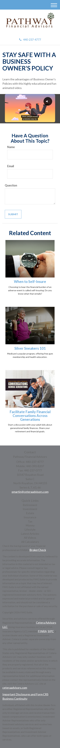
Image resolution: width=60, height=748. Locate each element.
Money (30, 525)
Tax (30, 521)
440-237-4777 (32, 39)
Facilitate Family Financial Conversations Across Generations (30, 416)
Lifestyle (30, 529)
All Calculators (30, 542)
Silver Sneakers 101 (30, 348)
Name (11, 147)
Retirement (30, 505)
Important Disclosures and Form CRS (25, 694)
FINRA (42, 631)
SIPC (51, 631)
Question (11, 185)
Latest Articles (30, 533)
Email (10, 166)
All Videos (30, 537)
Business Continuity (14, 698)
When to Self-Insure (30, 281)
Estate (30, 513)
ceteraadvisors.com (14, 687)
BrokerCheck (37, 550)
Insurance (30, 517)
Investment (30, 509)
